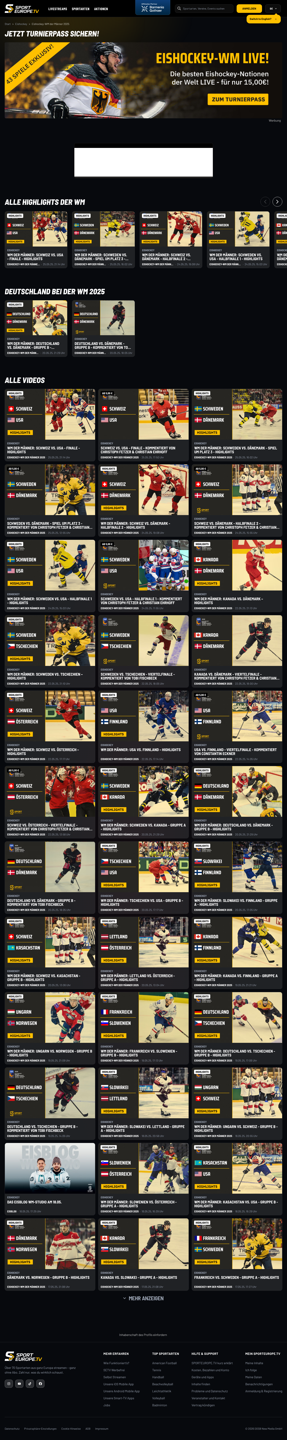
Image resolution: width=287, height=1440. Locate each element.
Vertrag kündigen (203, 1405)
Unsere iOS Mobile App (118, 1384)
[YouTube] (19, 1384)
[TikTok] (30, 1384)
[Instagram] (9, 1384)
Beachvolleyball (162, 1384)
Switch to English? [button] (260, 17)
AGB (88, 1428)
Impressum (101, 1428)
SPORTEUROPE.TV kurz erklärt (212, 1363)
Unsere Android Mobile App (121, 1391)
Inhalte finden (201, 1384)
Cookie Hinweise (71, 1428)
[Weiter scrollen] (277, 202)
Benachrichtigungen (259, 1384)
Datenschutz (12, 1428)
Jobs (106, 1405)
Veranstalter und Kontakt (208, 1398)
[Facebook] (40, 1384)
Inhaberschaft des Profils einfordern (143, 1335)
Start (8, 24)
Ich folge (251, 1370)
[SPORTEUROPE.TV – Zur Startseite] (22, 8)
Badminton (159, 1405)
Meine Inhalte (254, 1363)
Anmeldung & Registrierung (263, 1391)
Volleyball (158, 1398)
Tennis (156, 1370)
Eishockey (21, 24)
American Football (164, 1363)
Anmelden (249, 8)
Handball (158, 1377)
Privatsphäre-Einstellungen (40, 1428)
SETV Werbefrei (114, 1370)
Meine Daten (253, 1377)
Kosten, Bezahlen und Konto (210, 1370)
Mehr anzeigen (146, 1298)
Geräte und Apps (203, 1377)
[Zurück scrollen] (265, 202)
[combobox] (207, 8)
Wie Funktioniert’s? (116, 1363)
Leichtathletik (161, 1391)
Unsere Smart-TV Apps (118, 1398)
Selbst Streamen (114, 1377)
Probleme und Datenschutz (210, 1391)
